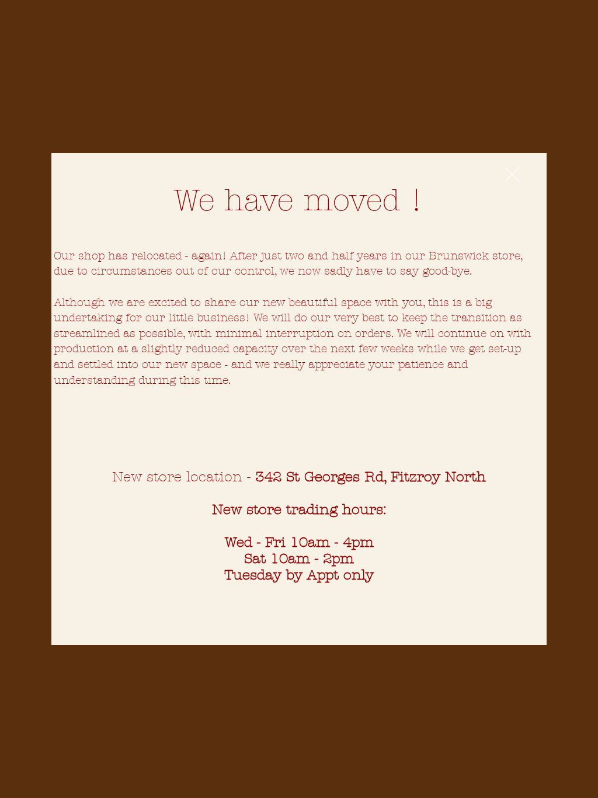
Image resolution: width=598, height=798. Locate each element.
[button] (512, 174)
